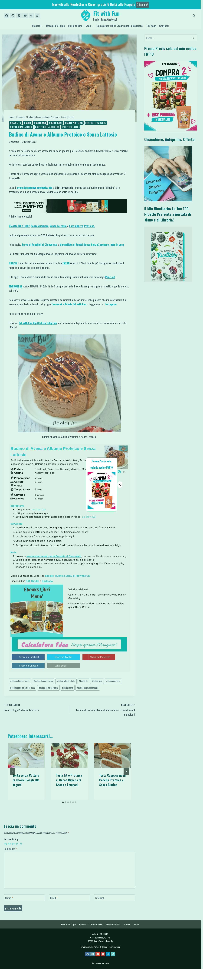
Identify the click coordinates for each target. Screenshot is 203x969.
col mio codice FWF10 (101, 467)
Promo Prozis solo (101, 461)
